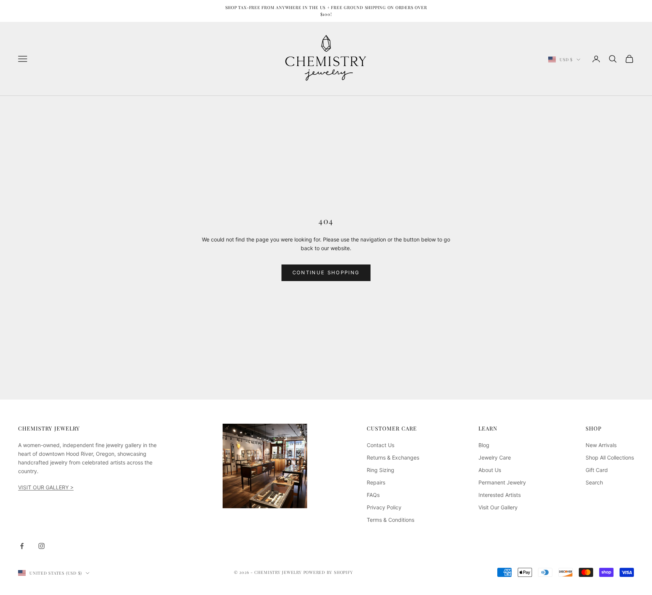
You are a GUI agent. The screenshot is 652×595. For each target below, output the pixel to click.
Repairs (376, 482)
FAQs (373, 495)
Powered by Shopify (328, 572)
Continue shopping (326, 272)
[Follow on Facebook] (22, 546)
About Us (489, 470)
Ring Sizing (380, 470)
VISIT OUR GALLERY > (46, 487)
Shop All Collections (610, 457)
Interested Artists (499, 495)
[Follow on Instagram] (41, 546)
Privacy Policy (384, 507)
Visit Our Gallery (498, 507)
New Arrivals (601, 445)
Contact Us (380, 445)
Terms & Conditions (390, 520)
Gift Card (597, 470)
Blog (483, 445)
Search (594, 482)
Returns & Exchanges (393, 457)
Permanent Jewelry (502, 482)
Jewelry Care (494, 457)
